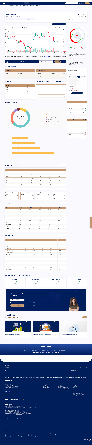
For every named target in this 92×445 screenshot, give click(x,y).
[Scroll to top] (23, 399)
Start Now (17, 305)
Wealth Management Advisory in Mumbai (79, 394)
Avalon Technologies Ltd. (56, 279)
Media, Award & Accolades (76, 386)
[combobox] (40, 62)
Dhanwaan (57, 352)
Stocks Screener (17, 5)
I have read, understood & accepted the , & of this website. (17, 302)
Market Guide (75, 392)
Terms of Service (45, 386)
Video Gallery (75, 387)
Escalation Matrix (45, 388)
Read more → (7, 336)
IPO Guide (56, 370)
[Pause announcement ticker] (91, 1)
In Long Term (58, 81)
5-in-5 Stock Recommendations (30, 350)
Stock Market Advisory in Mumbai (77, 393)
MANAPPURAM (71, 128)
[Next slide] (86, 316)
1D (69, 76)
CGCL (69, 132)
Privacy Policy (45, 384)
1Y (78, 76)
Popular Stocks (31, 5)
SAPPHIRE (70, 134)
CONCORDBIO (71, 136)
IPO (20, 5)
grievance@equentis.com (19, 414)
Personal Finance (73, 370)
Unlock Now (58, 61)
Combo (43, 350)
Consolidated (61, 165)
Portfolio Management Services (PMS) (41, 352)
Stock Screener (46, 56)
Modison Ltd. (14, 279)
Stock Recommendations (38, 5)
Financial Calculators (25, 5)
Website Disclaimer (45, 385)
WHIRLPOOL (70, 108)
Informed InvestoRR (61, 386)
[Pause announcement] (9, 377)
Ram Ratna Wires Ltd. (35, 279)
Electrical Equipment (17, 16)
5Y (81, 76)
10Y (84, 76)
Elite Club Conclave (75, 384)
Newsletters (74, 388)
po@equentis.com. (17, 412)
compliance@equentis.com (19, 413)
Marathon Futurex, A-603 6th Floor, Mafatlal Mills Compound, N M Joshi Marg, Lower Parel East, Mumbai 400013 (14, 386)
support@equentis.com (8, 384)
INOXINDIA (70, 106)
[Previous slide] (83, 316)
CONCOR (70, 130)
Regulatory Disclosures (46, 387)
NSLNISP (70, 110)
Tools (38, 370)
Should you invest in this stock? (59, 24)
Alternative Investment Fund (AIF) (57, 350)
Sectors (22, 370)
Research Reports (11, 5)
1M (75, 76)
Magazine (74, 385)
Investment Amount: (70, 73)
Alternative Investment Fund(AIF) (63, 387)
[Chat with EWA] (90, 440)
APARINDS (70, 112)
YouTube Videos (75, 395)
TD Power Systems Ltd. (77, 279)
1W (72, 76)
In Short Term (63, 81)
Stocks (5, 370)
